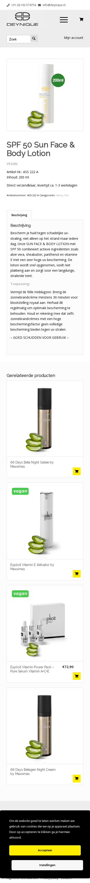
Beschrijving (19, 215)
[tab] (19, 215)
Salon (59, 195)
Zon (66, 195)
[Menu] (63, 19)
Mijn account (73, 37)
